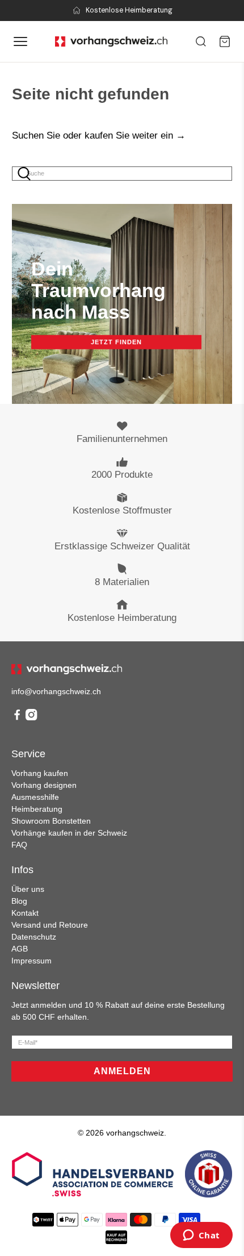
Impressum (31, 960)
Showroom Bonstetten (51, 820)
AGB (19, 948)
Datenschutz (33, 936)
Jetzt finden (116, 342)
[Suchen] (201, 41)
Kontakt (25, 912)
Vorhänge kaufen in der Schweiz (69, 832)
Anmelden (122, 1071)
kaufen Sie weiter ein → (135, 135)
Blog (19, 901)
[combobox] (122, 173)
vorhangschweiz (135, 1132)
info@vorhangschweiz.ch (56, 691)
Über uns (27, 889)
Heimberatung (36, 808)
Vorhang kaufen (39, 773)
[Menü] (20, 41)
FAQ (19, 844)
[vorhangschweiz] (66, 669)
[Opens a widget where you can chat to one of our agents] (201, 1236)
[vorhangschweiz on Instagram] (31, 717)
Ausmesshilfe (35, 797)
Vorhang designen (44, 785)
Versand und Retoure (49, 924)
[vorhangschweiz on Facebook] (17, 717)
